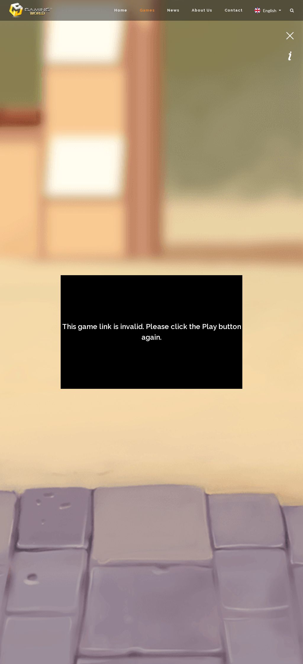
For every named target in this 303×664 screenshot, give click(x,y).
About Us (202, 10)
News (173, 10)
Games (147, 10)
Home (120, 10)
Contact (234, 10)
